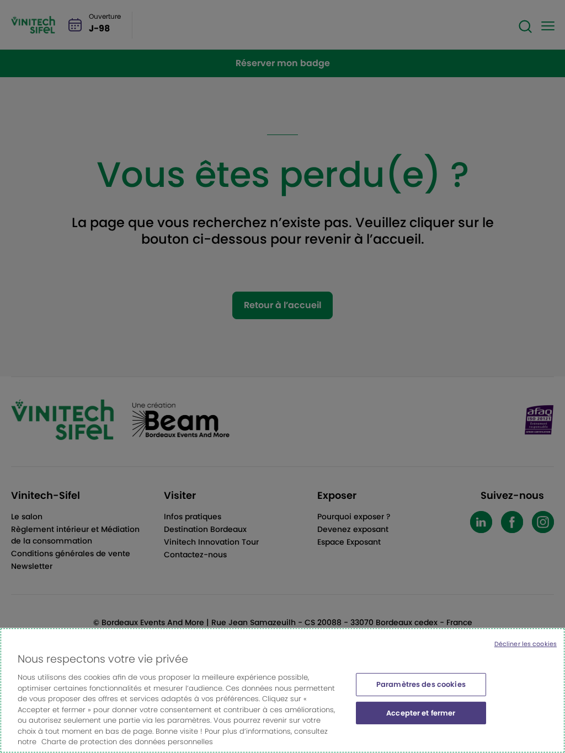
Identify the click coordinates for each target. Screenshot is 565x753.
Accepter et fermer (420, 713)
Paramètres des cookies (421, 684)
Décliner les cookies (525, 643)
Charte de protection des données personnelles (127, 741)
